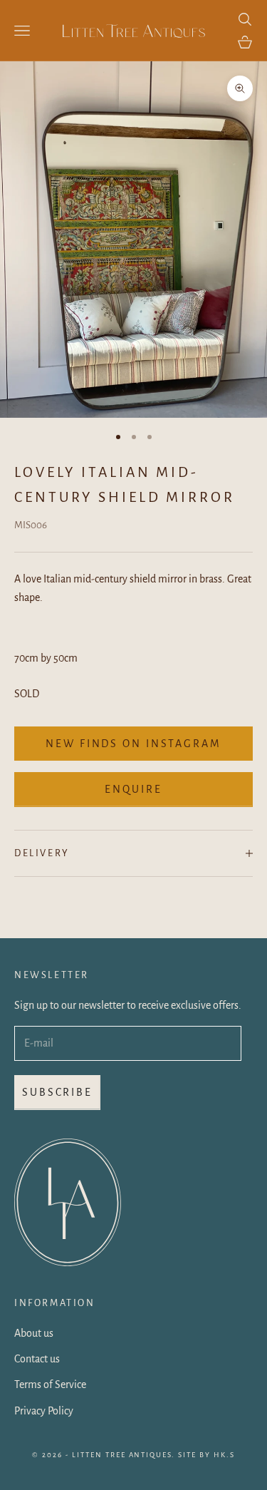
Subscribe (57, 1092)
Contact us (37, 1359)
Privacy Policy (43, 1411)
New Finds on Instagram (133, 743)
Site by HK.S (206, 1455)
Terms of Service (50, 1384)
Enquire (133, 789)
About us (33, 1333)
